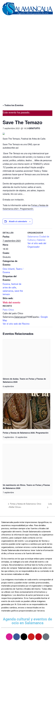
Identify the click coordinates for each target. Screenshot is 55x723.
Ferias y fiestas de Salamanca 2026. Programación (25, 432)
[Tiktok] (46, 636)
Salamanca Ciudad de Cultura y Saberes (38, 238)
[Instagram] (9, 636)
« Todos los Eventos (13, 105)
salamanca (8, 290)
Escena (6, 283)
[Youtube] (31, 636)
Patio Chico (8, 309)
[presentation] (26, 357)
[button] (27, 21)
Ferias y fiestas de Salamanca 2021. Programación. (25, 207)
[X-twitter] (24, 636)
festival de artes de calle (12, 285)
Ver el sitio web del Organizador (37, 245)
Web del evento (11, 302)
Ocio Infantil (9, 268)
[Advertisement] (27, 68)
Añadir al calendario (18, 221)
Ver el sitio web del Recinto (16, 323)
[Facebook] (16, 636)
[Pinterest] (38, 636)
